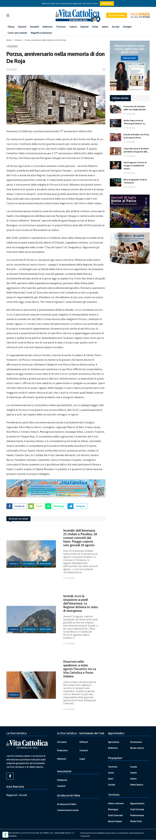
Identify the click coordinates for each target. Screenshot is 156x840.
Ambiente (113, 748)
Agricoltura (113, 742)
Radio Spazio (136, 784)
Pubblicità (62, 780)
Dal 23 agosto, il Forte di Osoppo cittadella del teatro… (135, 165)
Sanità (133, 773)
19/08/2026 (130, 156)
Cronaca (12, 46)
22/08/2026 (130, 114)
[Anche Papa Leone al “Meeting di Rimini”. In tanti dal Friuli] (115, 123)
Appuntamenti (137, 803)
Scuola (133, 767)
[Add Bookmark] (104, 69)
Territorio (112, 767)
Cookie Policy (123, 833)
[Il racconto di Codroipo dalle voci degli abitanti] (115, 109)
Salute (133, 778)
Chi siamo (62, 742)
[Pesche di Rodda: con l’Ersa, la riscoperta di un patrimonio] (115, 137)
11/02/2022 (11, 69)
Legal (82, 759)
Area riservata (117, 15)
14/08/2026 (70, 644)
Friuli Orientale (115, 815)
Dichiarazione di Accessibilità (92, 833)
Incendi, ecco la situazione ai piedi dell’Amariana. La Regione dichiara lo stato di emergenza (80, 603)
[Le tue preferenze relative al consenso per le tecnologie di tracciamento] (5, 835)
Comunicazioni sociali (67, 810)
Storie (111, 773)
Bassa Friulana (115, 821)
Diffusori (84, 742)
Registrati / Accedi (16, 795)
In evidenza (29, 564)
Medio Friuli (136, 821)
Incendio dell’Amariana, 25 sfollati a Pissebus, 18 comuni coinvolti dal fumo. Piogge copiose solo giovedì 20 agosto (80, 538)
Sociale (111, 784)
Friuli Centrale (137, 809)
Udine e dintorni (116, 803)
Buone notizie (137, 748)
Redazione (62, 750)
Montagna (45, 564)
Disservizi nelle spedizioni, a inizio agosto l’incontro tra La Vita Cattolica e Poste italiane (79, 669)
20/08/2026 (130, 128)
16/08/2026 (70, 578)
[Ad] (55, 488)
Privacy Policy (110, 833)
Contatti (84, 750)
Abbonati (107, 3)
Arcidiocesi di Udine (66, 804)
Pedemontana (137, 815)
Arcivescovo (136, 742)
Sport (110, 778)
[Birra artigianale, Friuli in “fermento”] (115, 182)
